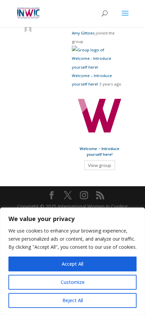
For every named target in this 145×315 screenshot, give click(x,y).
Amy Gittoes (83, 32)
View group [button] (99, 165)
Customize (73, 282)
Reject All (72, 300)
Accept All (72, 264)
